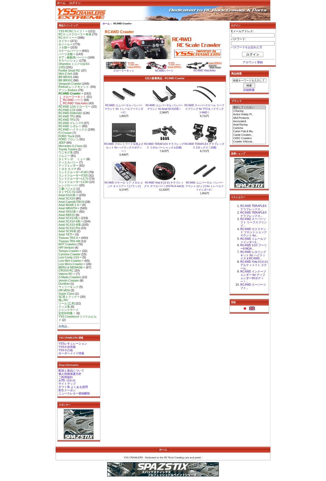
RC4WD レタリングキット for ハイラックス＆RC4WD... (253, 255)
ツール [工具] (66, 303)
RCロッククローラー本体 (74, 34)
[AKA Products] (249, 118)
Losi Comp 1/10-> (70, 257)
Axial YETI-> (66, 234)
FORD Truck (66, 136)
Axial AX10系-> (68, 195)
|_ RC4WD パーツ (70, 100)
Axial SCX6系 (67, 231)
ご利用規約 (65, 377)
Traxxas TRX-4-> (69, 238)
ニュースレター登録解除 (74, 393)
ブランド (236, 100)
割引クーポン (67, 390)
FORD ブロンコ (68, 139)
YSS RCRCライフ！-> (73, 31)
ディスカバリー (68, 162)
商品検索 (236, 73)
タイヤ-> (64, 41)
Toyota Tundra (67, 149)
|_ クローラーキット (72, 97)
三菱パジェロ (67, 188)
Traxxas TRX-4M (69, 241)
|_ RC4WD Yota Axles (73, 103)
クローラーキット (123, 70)
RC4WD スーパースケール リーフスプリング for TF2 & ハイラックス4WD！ (204, 109)
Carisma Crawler (69, 254)
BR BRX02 (65, 80)
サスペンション (68, 60)
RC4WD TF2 (66, 116)
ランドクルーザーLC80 (73, 182)
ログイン (75, 2)
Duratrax (64, 283)
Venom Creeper (68, 280)
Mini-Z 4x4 (65, 73)
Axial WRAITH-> (68, 208)
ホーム (61, 2)
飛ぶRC (63, 300)
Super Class (66, 293)
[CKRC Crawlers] (249, 138)
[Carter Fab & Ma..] (249, 131)
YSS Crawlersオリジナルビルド (77, 318)
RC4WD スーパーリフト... (253, 286)
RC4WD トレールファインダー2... (253, 240)
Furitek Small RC (69, 70)
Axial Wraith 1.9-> (69, 205)
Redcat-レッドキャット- (74, 87)
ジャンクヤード (68, 310)
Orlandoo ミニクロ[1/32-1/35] (74, 65)
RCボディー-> (67, 37)
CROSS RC (66, 270)
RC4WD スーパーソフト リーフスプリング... (253, 222)
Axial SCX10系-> (69, 218)
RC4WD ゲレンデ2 (70, 123)
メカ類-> (64, 47)
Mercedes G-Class (70, 146)
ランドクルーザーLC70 (73, 178)
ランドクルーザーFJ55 (73, 175)
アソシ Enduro (67, 90)
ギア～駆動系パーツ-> (72, 57)
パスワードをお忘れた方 (246, 47)
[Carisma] (249, 128)
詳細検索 (249, 90)
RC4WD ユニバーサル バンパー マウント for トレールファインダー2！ (124, 109)
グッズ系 (64, 306)
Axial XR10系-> (68, 211)
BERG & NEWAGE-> (71, 267)
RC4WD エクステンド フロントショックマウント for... (253, 232)
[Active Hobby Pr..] (249, 114)
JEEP (62, 142)
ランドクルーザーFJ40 (73, 172)
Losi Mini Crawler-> (71, 260)
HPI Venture (66, 247)
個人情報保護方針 (69, 374)
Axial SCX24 (66, 198)
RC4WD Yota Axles (205, 70)
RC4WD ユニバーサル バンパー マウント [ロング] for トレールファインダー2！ (204, 186)
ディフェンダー (68, 165)
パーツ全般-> (66, 54)
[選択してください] (249, 108)
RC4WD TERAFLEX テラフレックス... (253, 207)
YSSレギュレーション (72, 343)
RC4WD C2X (67, 110)
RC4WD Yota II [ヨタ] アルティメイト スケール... (254, 265)
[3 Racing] (249, 111)
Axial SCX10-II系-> (70, 221)
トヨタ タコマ (67, 169)
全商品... (63, 326)
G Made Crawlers (69, 277)
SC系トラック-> (68, 296)
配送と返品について (71, 370)
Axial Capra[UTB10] (71, 202)
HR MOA (64, 290)
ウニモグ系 (65, 152)
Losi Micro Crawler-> (71, 264)
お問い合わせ (67, 380)
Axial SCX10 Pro (69, 228)
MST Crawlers (67, 244)
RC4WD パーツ (164, 70)
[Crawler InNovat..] (249, 141)
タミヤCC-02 (67, 191)
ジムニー (64, 155)
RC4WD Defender (70, 113)
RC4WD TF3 (66, 119)
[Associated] (249, 121)
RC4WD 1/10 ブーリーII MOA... (253, 247)
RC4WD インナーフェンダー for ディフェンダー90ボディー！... (253, 276)
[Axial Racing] (249, 124)
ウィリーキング (68, 287)
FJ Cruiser (65, 133)
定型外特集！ (67, 313)
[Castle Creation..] (249, 135)
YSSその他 (65, 350)
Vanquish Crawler (70, 83)
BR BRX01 (65, 77)
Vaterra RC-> (66, 274)
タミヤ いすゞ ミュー (72, 159)
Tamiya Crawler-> (69, 251)
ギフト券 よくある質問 (73, 387)
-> (70, 93)
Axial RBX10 (66, 215)
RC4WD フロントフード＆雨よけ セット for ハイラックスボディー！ (123, 147)
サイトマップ (67, 383)
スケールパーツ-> (69, 50)
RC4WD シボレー (69, 126)
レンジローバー (68, 185)
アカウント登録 (253, 62)
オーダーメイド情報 (71, 353)
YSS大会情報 (67, 347)
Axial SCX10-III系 (69, 224)
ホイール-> (65, 44)
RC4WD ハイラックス (72, 129)
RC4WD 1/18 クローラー (74, 106)
